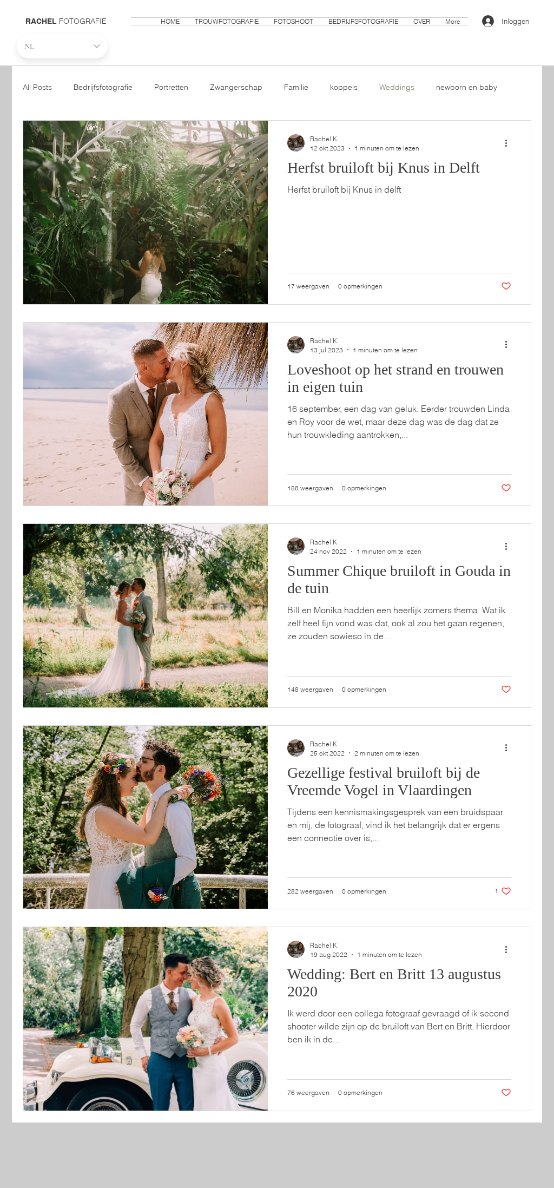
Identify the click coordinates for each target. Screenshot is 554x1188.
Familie (296, 87)
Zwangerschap (236, 87)
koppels (344, 87)
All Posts (37, 87)
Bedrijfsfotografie (103, 87)
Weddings (396, 87)
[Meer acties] (509, 142)
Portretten (171, 87)
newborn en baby (466, 87)
